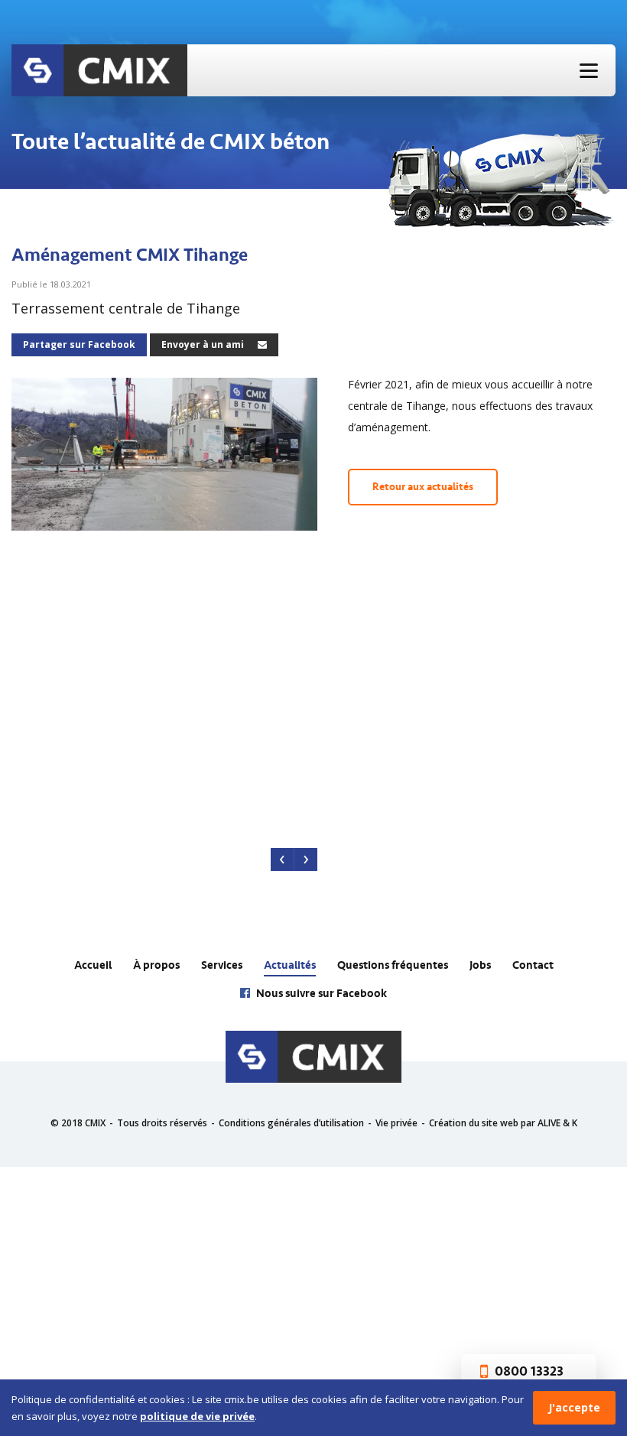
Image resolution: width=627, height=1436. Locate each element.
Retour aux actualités (422, 486)
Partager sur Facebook (79, 344)
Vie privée (396, 1122)
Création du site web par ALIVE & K (503, 1122)
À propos (156, 965)
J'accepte (574, 1407)
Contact (533, 965)
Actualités (290, 965)
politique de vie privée (197, 1416)
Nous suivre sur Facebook (320, 993)
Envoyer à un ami (203, 344)
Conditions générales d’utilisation (291, 1122)
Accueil (93, 965)
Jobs (480, 965)
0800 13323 (528, 1372)
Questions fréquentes (392, 965)
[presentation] (282, 859)
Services (221, 965)
